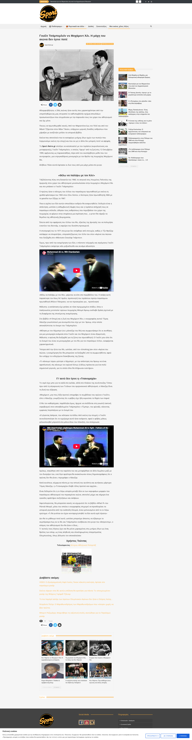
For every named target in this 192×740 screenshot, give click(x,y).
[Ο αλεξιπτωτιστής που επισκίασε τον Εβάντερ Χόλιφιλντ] (77, 670)
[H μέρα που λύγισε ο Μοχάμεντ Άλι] (100, 648)
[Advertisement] (115, 13)
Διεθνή (91, 26)
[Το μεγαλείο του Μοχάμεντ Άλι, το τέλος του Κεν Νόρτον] (77, 648)
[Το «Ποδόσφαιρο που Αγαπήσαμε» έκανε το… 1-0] (122, 160)
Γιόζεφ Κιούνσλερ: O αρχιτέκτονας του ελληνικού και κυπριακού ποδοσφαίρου (139, 132)
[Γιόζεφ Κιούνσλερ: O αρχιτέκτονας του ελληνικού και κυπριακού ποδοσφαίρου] (122, 131)
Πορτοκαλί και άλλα (76, 26)
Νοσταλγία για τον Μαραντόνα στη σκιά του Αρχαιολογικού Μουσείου (70, 1)
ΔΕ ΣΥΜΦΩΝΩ (168, 736)
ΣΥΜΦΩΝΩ (183, 736)
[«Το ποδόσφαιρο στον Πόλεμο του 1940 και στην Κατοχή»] (122, 151)
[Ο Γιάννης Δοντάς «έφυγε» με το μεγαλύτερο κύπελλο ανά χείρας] (122, 95)
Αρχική (43, 26)
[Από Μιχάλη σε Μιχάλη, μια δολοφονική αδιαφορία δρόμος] (122, 77)
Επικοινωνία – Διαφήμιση (127, 720)
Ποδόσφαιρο (57, 26)
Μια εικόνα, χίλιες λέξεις (119, 26)
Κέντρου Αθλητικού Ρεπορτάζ (83, 545)
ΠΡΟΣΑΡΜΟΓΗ (152, 736)
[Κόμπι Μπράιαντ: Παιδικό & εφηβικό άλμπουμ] (53, 670)
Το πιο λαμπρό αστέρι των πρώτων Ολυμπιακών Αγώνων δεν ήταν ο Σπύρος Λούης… (75, 599)
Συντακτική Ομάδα (126, 724)
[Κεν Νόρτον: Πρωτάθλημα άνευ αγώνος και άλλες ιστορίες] (100, 670)
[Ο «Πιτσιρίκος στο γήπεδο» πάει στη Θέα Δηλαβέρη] (122, 103)
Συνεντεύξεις (101, 26)
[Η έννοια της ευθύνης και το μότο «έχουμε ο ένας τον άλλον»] (122, 123)
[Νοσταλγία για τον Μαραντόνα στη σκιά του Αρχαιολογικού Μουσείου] (122, 86)
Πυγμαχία (50, 621)
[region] (96, 734)
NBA (45, 621)
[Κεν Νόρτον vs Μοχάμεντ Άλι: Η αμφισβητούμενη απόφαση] (53, 648)
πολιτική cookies (57, 737)
